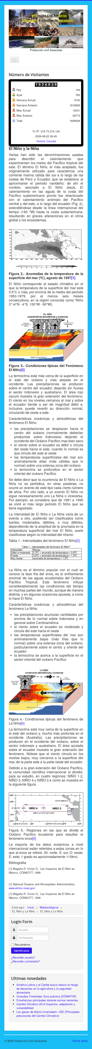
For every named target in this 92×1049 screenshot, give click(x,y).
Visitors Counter (46, 141)
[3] (78, 540)
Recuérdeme (22, 945)
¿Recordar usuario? (23, 957)
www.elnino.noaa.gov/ (22, 888)
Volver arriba (80, 1041)
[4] (22, 723)
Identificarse (21, 950)
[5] (34, 838)
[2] (23, 369)
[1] (73, 277)
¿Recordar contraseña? (25, 961)
